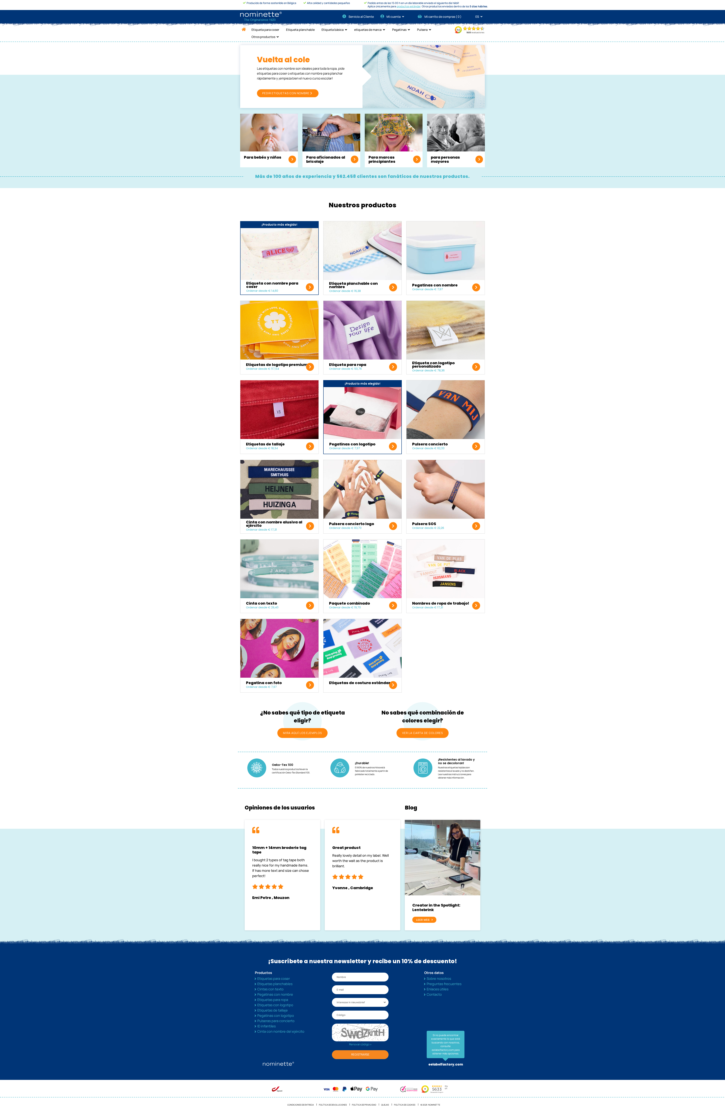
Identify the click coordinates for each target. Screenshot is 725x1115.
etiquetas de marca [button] (368, 30)
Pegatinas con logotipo (275, 1015)
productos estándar (408, 6)
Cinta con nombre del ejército (280, 1031)
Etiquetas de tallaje (272, 1010)
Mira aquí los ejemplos (302, 733)
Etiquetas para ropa (272, 999)
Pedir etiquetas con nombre (285, 93)
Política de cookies (404, 1104)
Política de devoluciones (333, 1104)
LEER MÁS (423, 919)
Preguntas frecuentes (444, 984)
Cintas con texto (270, 989)
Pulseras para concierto (276, 1021)
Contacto (434, 994)
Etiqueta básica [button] (333, 30)
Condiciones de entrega (300, 1104)
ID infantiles (266, 1026)
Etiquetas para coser (273, 978)
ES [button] (477, 17)
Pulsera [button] (422, 30)
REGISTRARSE (360, 1054)
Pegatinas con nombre (275, 994)
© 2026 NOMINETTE (430, 1104)
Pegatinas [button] (399, 30)
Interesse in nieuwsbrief (351, 1002)
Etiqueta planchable (300, 30)
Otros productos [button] (263, 37)
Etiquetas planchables (274, 984)
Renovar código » (360, 1044)
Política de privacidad (364, 1104)
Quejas (385, 1104)
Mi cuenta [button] (393, 17)
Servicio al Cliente (361, 17)
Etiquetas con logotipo (275, 1005)
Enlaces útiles (437, 989)
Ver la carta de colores (422, 733)
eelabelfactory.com (445, 1064)
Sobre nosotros (439, 978)
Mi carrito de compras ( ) (442, 17)
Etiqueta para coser (265, 30)
